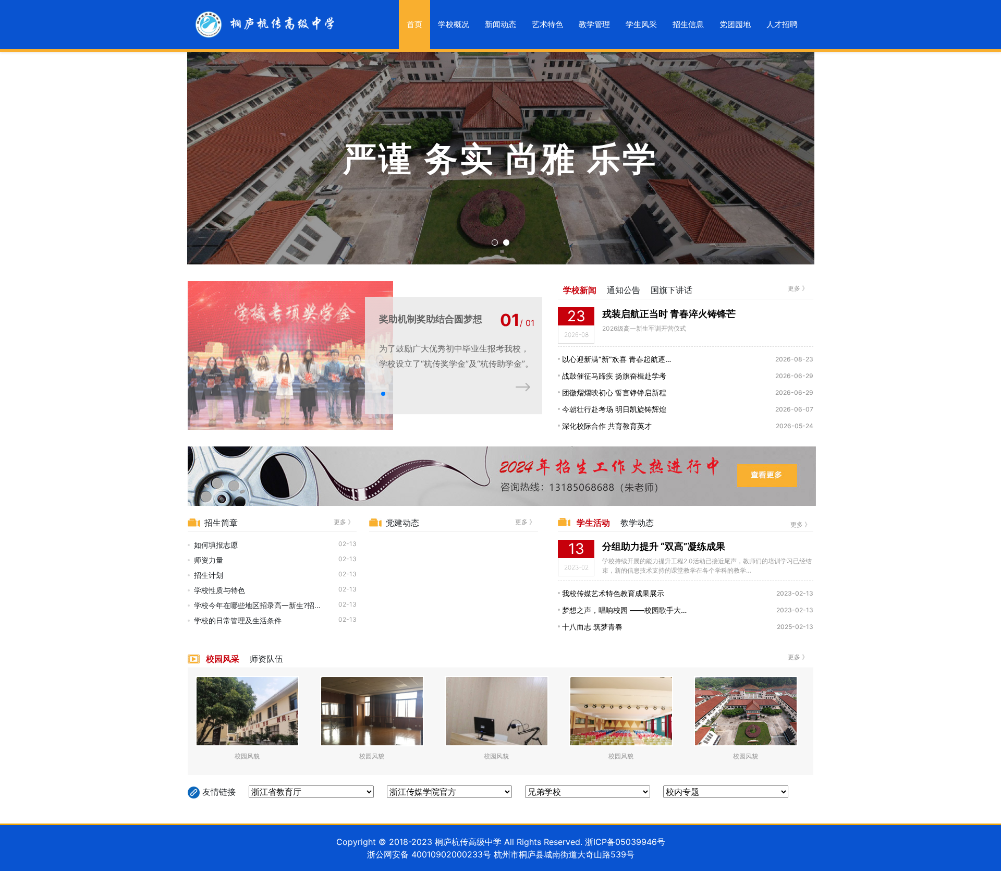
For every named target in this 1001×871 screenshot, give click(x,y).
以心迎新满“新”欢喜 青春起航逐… (615, 359)
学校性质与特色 (219, 590)
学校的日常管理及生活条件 (238, 620)
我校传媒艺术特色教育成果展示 (612, 593)
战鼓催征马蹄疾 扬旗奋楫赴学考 (613, 375)
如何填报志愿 (216, 544)
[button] (383, 394)
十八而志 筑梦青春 (591, 626)
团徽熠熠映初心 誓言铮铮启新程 (613, 392)
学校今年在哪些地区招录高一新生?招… (257, 605)
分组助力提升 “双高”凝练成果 (663, 546)
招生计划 (208, 575)
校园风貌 (247, 756)
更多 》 (798, 288)
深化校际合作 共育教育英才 (606, 425)
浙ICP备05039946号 (625, 842)
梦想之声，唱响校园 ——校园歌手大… (623, 610)
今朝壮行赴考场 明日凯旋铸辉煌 (613, 409)
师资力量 (208, 559)
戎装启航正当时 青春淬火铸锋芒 (669, 313)
